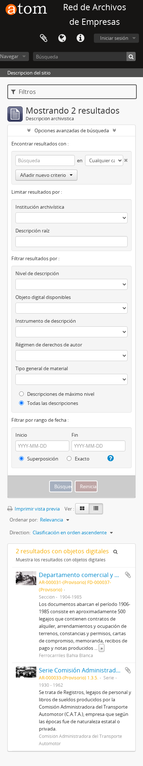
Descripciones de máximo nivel (60, 394)
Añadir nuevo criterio (43, 175)
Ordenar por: (24, 519)
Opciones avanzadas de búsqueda (71, 130)
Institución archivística (39, 207)
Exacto (81, 458)
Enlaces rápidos (80, 38)
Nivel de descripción (37, 273)
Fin (75, 435)
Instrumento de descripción (45, 321)
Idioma (62, 38)
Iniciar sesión (114, 38)
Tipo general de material (41, 368)
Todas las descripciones (52, 403)
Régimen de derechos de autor (48, 344)
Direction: (20, 532)
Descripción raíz (32, 230)
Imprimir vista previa (37, 508)
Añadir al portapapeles (128, 575)
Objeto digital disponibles (43, 297)
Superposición (42, 458)
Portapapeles (43, 38)
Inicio (21, 435)
